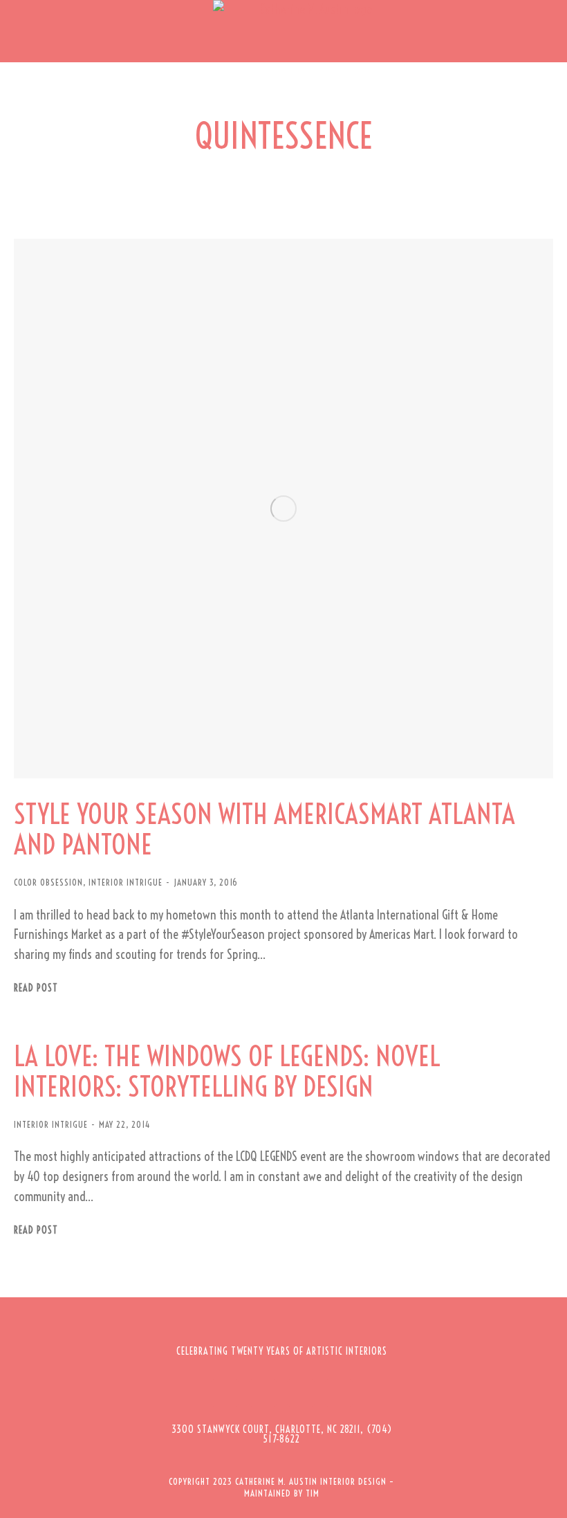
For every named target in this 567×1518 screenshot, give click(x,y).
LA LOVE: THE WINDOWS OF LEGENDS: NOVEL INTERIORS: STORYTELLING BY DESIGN (227, 1071)
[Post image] (283, 508)
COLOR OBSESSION (48, 882)
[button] (21, 31)
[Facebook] (225, 1393)
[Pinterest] (301, 1393)
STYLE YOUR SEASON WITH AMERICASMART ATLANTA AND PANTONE (264, 829)
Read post (36, 988)
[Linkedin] (339, 1393)
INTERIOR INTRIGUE (125, 882)
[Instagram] (263, 1393)
